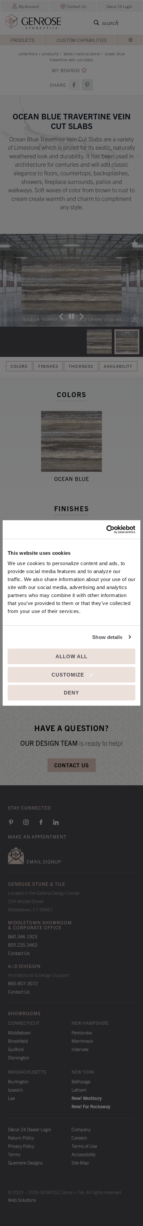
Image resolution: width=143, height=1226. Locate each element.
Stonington (18, 1057)
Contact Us (76, 6)
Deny (71, 692)
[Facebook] (74, 84)
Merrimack (82, 1041)
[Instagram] (26, 822)
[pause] (71, 316)
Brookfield (18, 1041)
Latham (79, 1090)
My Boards (66, 70)
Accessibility (83, 1154)
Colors (19, 366)
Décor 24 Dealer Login (29, 1129)
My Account (29, 6)
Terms (14, 1154)
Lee (11, 1098)
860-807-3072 (23, 983)
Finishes (48, 366)
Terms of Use (84, 1146)
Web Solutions (22, 1200)
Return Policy (21, 1138)
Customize (68, 675)
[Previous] (61, 316)
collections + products (38, 53)
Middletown (19, 1032)
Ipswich (15, 1090)
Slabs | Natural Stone (82, 53)
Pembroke (82, 1032)
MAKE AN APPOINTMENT (37, 837)
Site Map (80, 1162)
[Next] (81, 316)
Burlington (18, 1081)
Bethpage (81, 1081)
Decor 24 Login (119, 6)
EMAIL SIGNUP (44, 861)
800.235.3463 (22, 945)
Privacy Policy (21, 1146)
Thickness (81, 366)
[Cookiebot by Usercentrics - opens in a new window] (106, 529)
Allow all (71, 656)
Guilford (16, 1049)
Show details (107, 637)
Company (81, 1129)
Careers (79, 1138)
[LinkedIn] (56, 822)
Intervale (80, 1049)
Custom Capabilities (82, 40)
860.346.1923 (22, 936)
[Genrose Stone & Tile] (33, 23)
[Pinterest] (11, 822)
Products (23, 40)
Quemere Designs (25, 1162)
